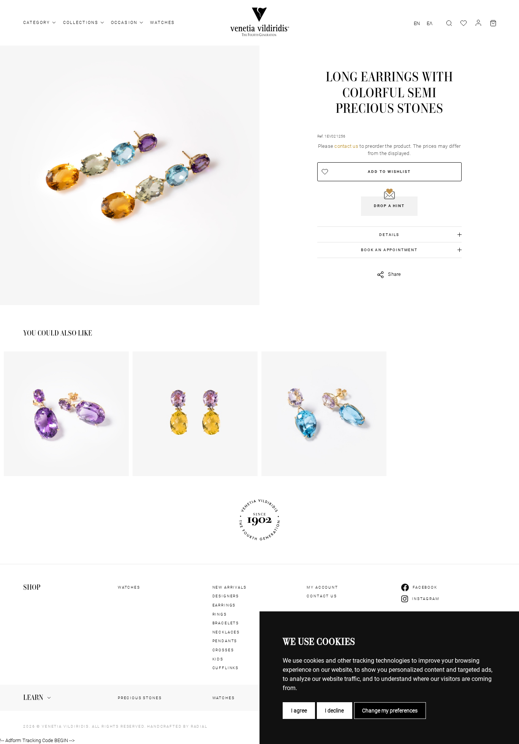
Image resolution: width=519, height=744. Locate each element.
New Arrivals (229, 587)
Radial (199, 726)
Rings (219, 614)
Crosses (223, 650)
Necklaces (226, 632)
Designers (225, 596)
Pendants (224, 641)
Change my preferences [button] (390, 711)
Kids (217, 659)
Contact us (322, 596)
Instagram (426, 599)
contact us (346, 146)
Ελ (429, 23)
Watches (162, 22)
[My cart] (493, 23)
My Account (322, 587)
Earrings (224, 605)
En (417, 23)
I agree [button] (299, 711)
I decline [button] (334, 711)
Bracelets (225, 623)
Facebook (425, 587)
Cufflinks (225, 668)
